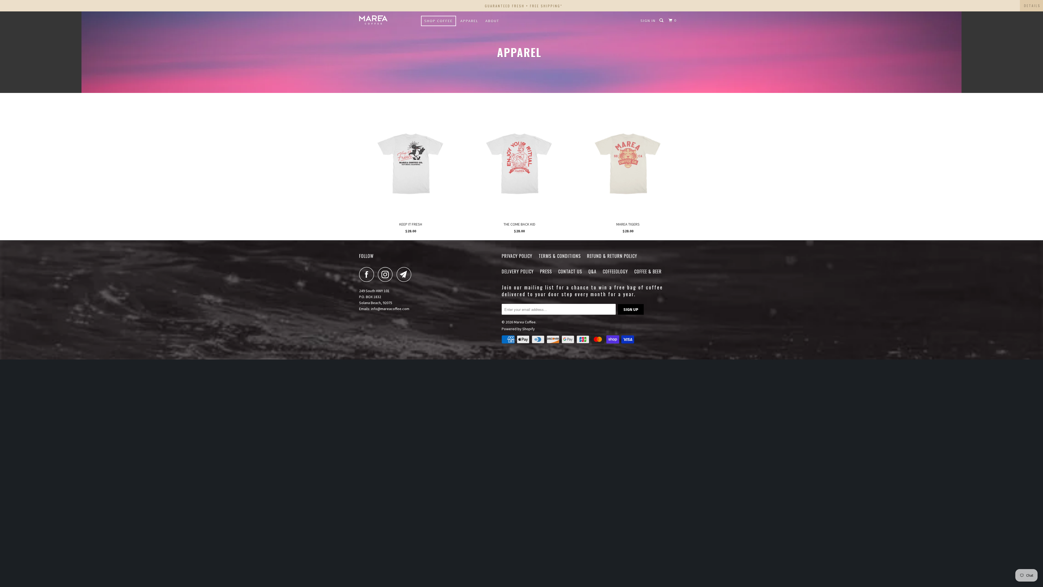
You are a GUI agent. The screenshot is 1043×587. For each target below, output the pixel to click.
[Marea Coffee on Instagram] (387, 274)
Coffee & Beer (648, 271)
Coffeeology (615, 271)
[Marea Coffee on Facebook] (368, 274)
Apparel (469, 20)
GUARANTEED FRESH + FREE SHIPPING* (524, 6)
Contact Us (570, 271)
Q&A (592, 271)
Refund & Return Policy (612, 256)
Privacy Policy (517, 256)
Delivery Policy (518, 271)
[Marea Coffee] (387, 20)
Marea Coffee (525, 322)
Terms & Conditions (560, 256)
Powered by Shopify (518, 328)
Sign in (648, 20)
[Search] (662, 20)
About (492, 20)
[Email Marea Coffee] (405, 274)
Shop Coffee (438, 20)
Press (546, 271)
